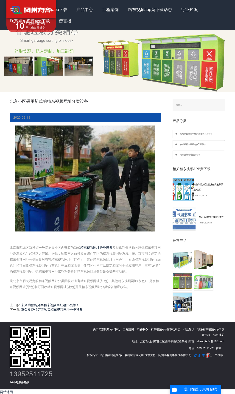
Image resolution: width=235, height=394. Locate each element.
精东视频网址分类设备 (96, 247)
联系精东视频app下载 (30, 21)
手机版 (219, 355)
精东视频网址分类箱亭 (190, 154)
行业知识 (189, 9)
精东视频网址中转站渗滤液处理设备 (196, 133)
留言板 (65, 21)
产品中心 (84, 9)
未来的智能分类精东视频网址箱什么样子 (50, 305)
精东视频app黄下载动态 (150, 9)
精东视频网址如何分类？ (211, 216)
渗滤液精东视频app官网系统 (193, 144)
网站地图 (6, 391)
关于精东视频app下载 (47, 9)
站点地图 (218, 335)
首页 (14, 9)
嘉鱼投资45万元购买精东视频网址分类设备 (52, 309)
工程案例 (110, 9)
